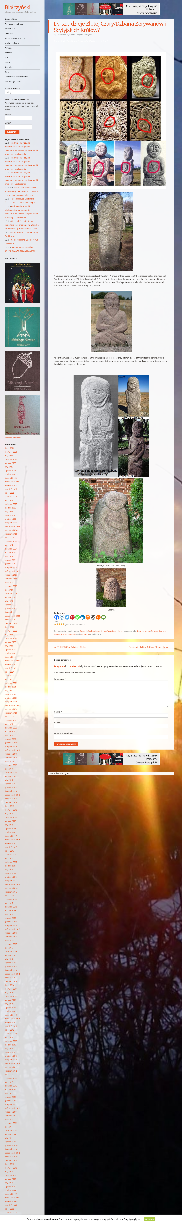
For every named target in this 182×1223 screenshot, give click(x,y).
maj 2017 (9, 858)
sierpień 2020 (11, 713)
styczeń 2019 (10, 783)
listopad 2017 (11, 836)
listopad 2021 (11, 657)
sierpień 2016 (11, 892)
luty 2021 (9, 690)
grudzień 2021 (11, 653)
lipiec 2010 (9, 1164)
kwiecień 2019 (11, 772)
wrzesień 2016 (11, 888)
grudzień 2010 (11, 1145)
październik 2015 (12, 929)
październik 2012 (12, 1063)
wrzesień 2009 (11, 1201)
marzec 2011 (10, 1134)
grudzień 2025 (11, 474)
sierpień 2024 (11, 534)
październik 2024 (12, 526)
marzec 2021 (10, 686)
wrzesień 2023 (11, 575)
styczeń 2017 (10, 873)
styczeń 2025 (10, 515)
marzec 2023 (10, 597)
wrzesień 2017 (11, 843)
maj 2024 (9, 545)
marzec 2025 (10, 507)
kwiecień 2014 (11, 996)
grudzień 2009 (11, 1190)
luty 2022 (9, 645)
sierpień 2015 (11, 936)
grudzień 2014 (11, 966)
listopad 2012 (11, 1059)
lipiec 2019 (9, 761)
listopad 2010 (11, 1149)
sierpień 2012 (11, 1071)
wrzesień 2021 (11, 664)
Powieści (8, 52)
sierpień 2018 (11, 802)
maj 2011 (9, 1127)
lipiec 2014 (9, 985)
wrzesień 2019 (11, 754)
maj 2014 (9, 992)
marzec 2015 (10, 955)
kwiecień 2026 (11, 459)
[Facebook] (56, 617)
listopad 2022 (11, 612)
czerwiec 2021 (11, 675)
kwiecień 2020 (11, 728)
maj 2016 (9, 903)
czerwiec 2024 (11, 541)
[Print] (98, 617)
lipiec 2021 (9, 672)
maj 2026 (9, 455)
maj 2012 (9, 1082)
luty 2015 (9, 959)
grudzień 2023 (11, 563)
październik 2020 (12, 705)
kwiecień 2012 (11, 1085)
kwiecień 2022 (11, 638)
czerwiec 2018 (11, 810)
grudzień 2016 (11, 877)
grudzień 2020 (11, 698)
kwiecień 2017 (11, 862)
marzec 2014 (10, 1000)
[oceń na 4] (61, 624)
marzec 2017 (10, 865)
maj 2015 (9, 948)
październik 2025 (12, 481)
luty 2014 (9, 1003)
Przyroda (9, 48)
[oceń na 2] (57, 624)
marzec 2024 (10, 552)
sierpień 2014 (11, 981)
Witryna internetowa (63, 733)
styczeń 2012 (10, 1097)
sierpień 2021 (11, 668)
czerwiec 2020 (11, 720)
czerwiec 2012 (11, 1078)
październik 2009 (12, 1197)
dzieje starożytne (143, 631)
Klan (7, 72)
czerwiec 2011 (11, 1123)
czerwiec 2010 (11, 1168)
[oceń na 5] (64, 624)
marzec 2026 (10, 463)
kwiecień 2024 (11, 549)
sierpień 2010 (11, 1160)
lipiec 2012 (9, 1074)
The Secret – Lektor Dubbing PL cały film (148, 647)
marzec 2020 (10, 731)
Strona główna (11, 19)
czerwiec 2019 (11, 765)
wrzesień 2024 (11, 530)
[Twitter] (67, 617)
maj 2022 (9, 634)
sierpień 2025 (11, 489)
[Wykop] (62, 617)
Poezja (7, 62)
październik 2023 (12, 571)
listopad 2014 (11, 970)
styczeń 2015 (10, 962)
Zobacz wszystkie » (13, 437)
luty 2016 (9, 914)
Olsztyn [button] (111, 609)
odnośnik (85, 634)
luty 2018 (9, 824)
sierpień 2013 (11, 1026)
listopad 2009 (11, 1194)
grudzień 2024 (11, 519)
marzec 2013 (10, 1044)
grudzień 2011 (11, 1100)
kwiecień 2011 (11, 1130)
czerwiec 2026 (11, 452)
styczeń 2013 (10, 1052)
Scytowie (154, 631)
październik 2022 (12, 616)
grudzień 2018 (11, 787)
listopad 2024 (11, 522)
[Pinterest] (72, 617)
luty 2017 (9, 869)
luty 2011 (9, 1138)
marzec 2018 (10, 821)
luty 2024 (9, 556)
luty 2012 (9, 1093)
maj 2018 (9, 813)
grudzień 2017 (11, 832)
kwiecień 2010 (11, 1175)
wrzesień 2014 (11, 977)
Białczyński (17, 7)
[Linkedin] (82, 617)
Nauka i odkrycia (12, 43)
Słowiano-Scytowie (68, 634)
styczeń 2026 (10, 470)
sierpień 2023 (11, 578)
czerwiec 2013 (11, 1033)
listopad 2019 (11, 746)
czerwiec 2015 (11, 944)
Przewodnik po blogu (14, 24)
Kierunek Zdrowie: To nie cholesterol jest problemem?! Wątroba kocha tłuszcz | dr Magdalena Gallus (22, 225)
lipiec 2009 (9, 1209)
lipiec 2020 (9, 716)
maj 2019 (9, 769)
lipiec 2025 (9, 493)
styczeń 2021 (10, 694)
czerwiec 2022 (11, 631)
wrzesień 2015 (11, 933)
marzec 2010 (10, 1179)
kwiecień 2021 (11, 683)
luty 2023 (9, 601)
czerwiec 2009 (11, 1212)
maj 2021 (9, 679)
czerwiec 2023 (11, 586)
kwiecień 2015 (11, 951)
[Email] (103, 617)
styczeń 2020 (10, 739)
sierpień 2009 (11, 1205)
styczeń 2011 (10, 1141)
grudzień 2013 (11, 1011)
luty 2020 (9, 735)
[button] (111, 426)
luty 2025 (9, 511)
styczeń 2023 (10, 604)
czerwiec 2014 (11, 989)
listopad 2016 (11, 880)
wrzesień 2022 (11, 619)
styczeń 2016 (10, 918)
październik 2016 (12, 884)
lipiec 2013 (9, 1030)
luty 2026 (9, 466)
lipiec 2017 (9, 851)
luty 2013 (9, 1048)
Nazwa (58, 711)
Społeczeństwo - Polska (97, 631)
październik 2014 (12, 974)
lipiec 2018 (9, 806)
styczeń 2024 (10, 560)
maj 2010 (9, 1171)
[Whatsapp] (77, 617)
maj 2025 (9, 500)
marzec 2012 (10, 1089)
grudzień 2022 (11, 608)
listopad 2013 (11, 1015)
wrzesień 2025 (11, 485)
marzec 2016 (10, 910)
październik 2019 (12, 750)
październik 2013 (12, 1018)
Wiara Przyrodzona (13, 81)
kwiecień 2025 (11, 504)
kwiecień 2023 (11, 593)
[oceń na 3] (59, 624)
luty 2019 (9, 780)
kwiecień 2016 (11, 906)
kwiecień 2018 (11, 817)
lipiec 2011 (9, 1119)
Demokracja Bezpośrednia (16, 76)
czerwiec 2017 (11, 854)
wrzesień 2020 (11, 709)
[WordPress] (93, 617)
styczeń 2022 (10, 649)
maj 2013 (9, 1037)
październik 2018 (12, 795)
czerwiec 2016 (11, 899)
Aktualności (10, 28)
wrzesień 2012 (11, 1067)
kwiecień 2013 (11, 1041)
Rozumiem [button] (149, 1219)
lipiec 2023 (9, 582)
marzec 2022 (10, 642)
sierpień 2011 (11, 1115)
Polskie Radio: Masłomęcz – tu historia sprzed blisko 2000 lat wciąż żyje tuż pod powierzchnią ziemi (22, 191)
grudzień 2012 (11, 1056)
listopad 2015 (11, 925)
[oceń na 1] (55, 624)
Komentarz (60, 679)
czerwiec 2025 (11, 496)
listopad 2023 (11, 567)
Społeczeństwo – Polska (15, 38)
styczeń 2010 (10, 1186)
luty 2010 (9, 1182)
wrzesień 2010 (11, 1156)
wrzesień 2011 (11, 1112)
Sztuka (8, 57)
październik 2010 (12, 1153)
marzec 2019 (10, 776)
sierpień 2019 (11, 757)
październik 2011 (12, 1108)
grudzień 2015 (11, 921)
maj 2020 (9, 724)
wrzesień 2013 (11, 1022)
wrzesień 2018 (11, 798)
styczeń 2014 (10, 1007)
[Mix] (88, 617)
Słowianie (9, 33)
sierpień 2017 (11, 847)
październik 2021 (12, 660)
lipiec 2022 (9, 627)
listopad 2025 (11, 478)
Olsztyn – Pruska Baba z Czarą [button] (111, 565)
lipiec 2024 (9, 537)
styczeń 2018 (10, 828)
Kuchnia (8, 67)
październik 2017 (12, 839)
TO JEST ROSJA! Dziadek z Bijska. (70, 647)
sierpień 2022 (11, 623)
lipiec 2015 (9, 940)
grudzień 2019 (11, 742)
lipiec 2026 (9, 448)
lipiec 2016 (9, 895)
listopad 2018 (11, 791)
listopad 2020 (11, 701)
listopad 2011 (11, 1104)
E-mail (57, 722)
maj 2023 (9, 590)
